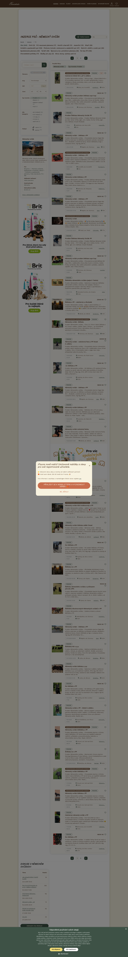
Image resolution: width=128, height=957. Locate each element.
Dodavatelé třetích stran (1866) (65, 938)
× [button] (126, 929)
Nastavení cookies (58, 945)
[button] (64, 954)
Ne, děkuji (64, 492)
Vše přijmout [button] (56, 949)
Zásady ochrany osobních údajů (72, 945)
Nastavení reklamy (69, 943)
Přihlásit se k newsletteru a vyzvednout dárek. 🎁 (64, 485)
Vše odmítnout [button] (71, 949)
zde (80, 478)
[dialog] (64, 942)
